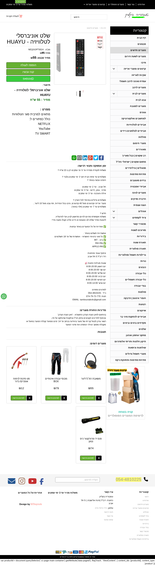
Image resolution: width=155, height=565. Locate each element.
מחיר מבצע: (43, 58)
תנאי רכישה (108, 512)
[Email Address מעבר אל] (11, 483)
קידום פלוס (73, 557)
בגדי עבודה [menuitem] (140, 285)
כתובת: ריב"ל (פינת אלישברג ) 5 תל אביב (97, 502)
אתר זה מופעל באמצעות (77, 557)
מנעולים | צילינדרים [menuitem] (135, 168)
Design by (30, 504)
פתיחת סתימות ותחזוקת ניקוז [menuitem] (130, 360)
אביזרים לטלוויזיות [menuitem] (136, 124)
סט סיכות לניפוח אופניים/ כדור (21, 380)
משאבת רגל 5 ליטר (91, 378)
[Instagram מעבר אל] (21, 483)
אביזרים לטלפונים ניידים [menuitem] (133, 131)
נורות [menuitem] (143, 261)
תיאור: (46, 85)
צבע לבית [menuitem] (141, 100)
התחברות (21, 2)
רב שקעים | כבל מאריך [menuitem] (134, 155)
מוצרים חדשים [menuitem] (138, 50)
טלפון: (110, 508)
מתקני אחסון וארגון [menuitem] (136, 335)
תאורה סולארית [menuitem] (138, 248)
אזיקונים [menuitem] (141, 310)
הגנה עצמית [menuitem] (140, 205)
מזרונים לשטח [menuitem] (138, 230)
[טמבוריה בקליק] (136, 15)
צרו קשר (108, 492)
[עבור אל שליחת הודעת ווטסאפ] (4, 296)
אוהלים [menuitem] (142, 211)
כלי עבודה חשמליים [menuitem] (135, 279)
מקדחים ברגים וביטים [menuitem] (134, 323)
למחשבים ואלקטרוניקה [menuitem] (133, 118)
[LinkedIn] (84, 157)
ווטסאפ (27, 78)
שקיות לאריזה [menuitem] (139, 75)
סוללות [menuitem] (142, 137)
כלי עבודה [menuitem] (140, 273)
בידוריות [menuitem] (141, 236)
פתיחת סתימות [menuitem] (138, 174)
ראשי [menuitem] (147, 497)
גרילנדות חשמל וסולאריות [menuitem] (132, 255)
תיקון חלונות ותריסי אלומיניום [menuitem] (130, 341)
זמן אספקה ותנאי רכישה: (91, 165)
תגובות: (101, 331)
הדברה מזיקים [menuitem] (138, 199)
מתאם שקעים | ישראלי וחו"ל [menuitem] (131, 161)
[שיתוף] (99, 398)
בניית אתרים (64, 557)
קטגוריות (140, 30)
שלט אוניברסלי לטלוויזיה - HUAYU (28, 39)
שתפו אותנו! (108, 520)
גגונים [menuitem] (143, 112)
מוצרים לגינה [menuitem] (139, 192)
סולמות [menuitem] (142, 292)
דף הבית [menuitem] (141, 38)
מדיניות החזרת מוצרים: (92, 310)
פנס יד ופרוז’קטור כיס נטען (91, 440)
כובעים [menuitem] (142, 267)
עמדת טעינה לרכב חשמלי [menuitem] (132, 81)
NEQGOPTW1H (36, 49)
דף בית (103, 28)
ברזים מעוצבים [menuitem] (138, 180)
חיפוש (76, 17)
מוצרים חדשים (92, 28)
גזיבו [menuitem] (143, 62)
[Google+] (90, 157)
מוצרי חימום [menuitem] (139, 143)
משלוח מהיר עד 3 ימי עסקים (19, 4)
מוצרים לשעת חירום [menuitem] (135, 56)
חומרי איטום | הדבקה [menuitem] (135, 298)
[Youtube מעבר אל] (32, 483)
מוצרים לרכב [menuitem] (139, 87)
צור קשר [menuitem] (130, 4)
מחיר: (45, 53)
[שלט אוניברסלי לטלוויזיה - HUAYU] (80, 94)
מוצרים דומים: (97, 343)
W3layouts (36, 504)
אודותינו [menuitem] (141, 4)
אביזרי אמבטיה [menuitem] (138, 186)
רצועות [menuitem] (142, 304)
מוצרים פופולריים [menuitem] (116, 4)
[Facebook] (101, 157)
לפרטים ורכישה (88, 398)
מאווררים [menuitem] (141, 149)
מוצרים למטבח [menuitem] (138, 106)
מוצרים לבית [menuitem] (139, 93)
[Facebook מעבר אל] (42, 483)
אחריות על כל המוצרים (30, 492)
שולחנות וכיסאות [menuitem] (137, 347)
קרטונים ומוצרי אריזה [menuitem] (95, 4)
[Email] (79, 157)
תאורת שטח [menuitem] (139, 242)
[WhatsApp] (74, 157)
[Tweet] (95, 157)
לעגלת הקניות (12, 16)
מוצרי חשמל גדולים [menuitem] (135, 353)
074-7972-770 (101, 508)
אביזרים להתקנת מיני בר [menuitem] (133, 316)
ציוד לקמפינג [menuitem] (139, 217)
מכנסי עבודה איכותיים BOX (56, 380)
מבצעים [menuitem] (142, 44)
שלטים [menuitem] (142, 329)
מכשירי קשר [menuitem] (139, 224)
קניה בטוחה (125, 411)
